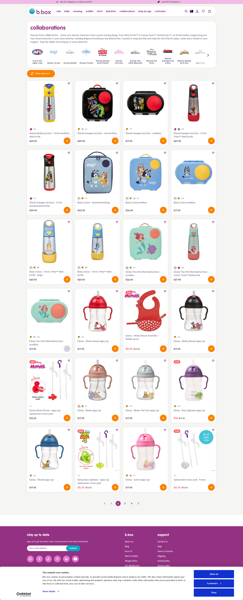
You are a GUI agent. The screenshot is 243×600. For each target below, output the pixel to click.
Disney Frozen (86, 63)
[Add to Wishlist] (69, 83)
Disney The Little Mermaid (135, 62)
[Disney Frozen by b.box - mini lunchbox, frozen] (82, 129)
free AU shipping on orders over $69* (76, 2)
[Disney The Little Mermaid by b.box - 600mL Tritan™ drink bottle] (193, 241)
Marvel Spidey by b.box (184, 62)
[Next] (138, 503)
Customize (212, 583)
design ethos (131, 561)
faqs (160, 546)
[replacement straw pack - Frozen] (193, 449)
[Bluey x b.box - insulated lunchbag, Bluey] (79, 198)
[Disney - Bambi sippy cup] (97, 380)
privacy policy (164, 566)
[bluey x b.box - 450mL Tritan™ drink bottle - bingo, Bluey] (30, 267)
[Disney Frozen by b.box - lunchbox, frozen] (134, 198)
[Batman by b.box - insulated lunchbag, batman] (82, 198)
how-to (128, 551)
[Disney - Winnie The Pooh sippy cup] (145, 380)
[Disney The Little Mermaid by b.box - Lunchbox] (145, 241)
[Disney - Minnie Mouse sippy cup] (97, 311)
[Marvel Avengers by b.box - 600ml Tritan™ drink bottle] (193, 103)
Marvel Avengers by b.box (168, 61)
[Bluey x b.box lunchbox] (145, 172)
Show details (48, 591)
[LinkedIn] (66, 559)
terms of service (165, 551)
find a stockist (131, 556)
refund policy (164, 561)
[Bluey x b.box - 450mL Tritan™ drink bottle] (97, 241)
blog (127, 546)
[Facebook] (39, 559)
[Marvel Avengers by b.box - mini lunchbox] (97, 103)
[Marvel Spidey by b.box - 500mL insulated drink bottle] (49, 103)
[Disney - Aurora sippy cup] (145, 449)
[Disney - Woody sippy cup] (49, 449)
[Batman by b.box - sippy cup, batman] (79, 337)
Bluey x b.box (53, 63)
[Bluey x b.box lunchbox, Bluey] (127, 198)
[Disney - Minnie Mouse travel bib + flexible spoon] (145, 311)
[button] (59, 11)
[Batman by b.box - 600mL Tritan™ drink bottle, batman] (34, 267)
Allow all (214, 574)
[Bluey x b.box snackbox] (193, 172)
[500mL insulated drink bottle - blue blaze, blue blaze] (30, 129)
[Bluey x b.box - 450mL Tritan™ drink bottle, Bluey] (38, 267)
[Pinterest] (57, 559)
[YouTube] (75, 559)
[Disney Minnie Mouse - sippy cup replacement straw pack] (49, 380)
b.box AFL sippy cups (37, 62)
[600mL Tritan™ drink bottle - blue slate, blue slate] (178, 129)
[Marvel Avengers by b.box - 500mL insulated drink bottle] (49, 172)
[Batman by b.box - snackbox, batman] (127, 129)
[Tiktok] (48, 559)
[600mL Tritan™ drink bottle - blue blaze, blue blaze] (175, 129)
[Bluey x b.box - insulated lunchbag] (97, 172)
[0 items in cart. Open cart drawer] (209, 11)
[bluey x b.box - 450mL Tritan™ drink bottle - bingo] (49, 241)
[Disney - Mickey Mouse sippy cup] (193, 311)
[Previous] (104, 503)
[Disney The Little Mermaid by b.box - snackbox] (49, 311)
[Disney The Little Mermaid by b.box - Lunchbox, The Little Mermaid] (127, 267)
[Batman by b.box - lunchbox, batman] (130, 198)
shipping (161, 556)
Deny (213, 592)
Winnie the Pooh (151, 62)
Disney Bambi (70, 63)
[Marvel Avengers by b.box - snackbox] (145, 103)
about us (129, 542)
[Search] (186, 11)
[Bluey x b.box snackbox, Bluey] (175, 198)
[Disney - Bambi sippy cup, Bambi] (79, 406)
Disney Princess (119, 62)
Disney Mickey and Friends (103, 62)
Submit (73, 548)
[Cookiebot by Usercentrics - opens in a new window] (24, 594)
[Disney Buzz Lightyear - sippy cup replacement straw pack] (97, 449)
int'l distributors (132, 566)
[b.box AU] (40, 11)
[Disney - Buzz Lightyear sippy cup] (193, 380)
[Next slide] (202, 55)
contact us (162, 542)
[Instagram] (30, 559)
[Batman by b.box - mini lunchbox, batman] (79, 129)
